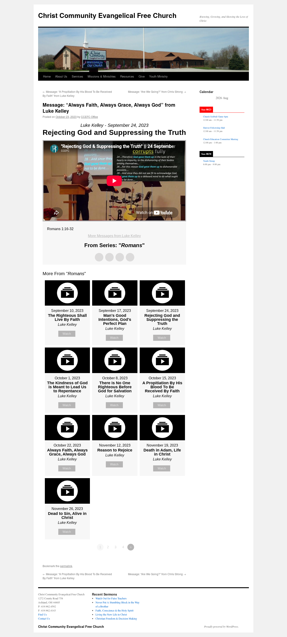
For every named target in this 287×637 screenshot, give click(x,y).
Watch (67, 333)
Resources (127, 76)
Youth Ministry (158, 76)
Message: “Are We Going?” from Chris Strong (157, 91)
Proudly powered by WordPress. (221, 626)
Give (142, 76)
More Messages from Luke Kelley (114, 236)
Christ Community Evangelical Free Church (107, 15)
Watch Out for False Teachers (111, 598)
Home (47, 76)
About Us (61, 76)
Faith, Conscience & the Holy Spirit (114, 610)
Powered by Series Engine (169, 559)
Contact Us (44, 618)
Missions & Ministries (102, 76)
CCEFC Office (89, 117)
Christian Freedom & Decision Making (116, 618)
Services (77, 76)
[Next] (239, 98)
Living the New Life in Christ (111, 614)
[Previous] (204, 98)
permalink (66, 566)
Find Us (42, 614)
